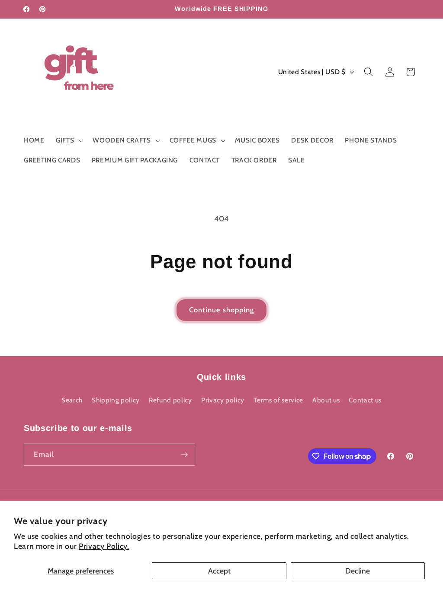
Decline (357, 570)
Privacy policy (222, 400)
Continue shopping (221, 309)
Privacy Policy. (104, 546)
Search (72, 400)
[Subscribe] (184, 455)
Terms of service (278, 400)
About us (326, 400)
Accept (219, 570)
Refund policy (170, 400)
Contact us (365, 400)
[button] (68, 140)
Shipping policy (116, 400)
